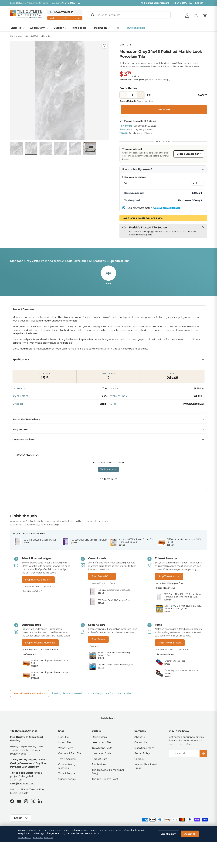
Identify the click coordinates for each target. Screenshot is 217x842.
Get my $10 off (178, 455)
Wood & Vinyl (37, 27)
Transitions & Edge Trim (34, 591)
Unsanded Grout (97, 583)
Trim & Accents (66, 758)
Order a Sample (189, 153)
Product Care (99, 758)
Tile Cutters (182, 649)
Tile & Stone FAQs (102, 747)
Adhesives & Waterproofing (169, 583)
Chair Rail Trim (49, 586)
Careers (138, 758)
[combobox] (128, 14)
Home (12, 36)
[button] (204, 15)
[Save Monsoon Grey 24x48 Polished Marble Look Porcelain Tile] (104, 45)
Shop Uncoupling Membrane (40, 642)
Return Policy (142, 753)
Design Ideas (99, 736)
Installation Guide (101, 753)
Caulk (112, 583)
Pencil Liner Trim (31, 586)
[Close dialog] (210, 382)
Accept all (189, 833)
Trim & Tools (78, 27)
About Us (139, 736)
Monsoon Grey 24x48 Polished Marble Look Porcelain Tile (36, 36)
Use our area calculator (166, 207)
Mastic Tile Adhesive (165, 588)
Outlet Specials (136, 27)
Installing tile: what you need (67, 693)
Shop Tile (16, 27)
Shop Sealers (98, 639)
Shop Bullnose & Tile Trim (38, 579)
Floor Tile (63, 736)
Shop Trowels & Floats (169, 642)
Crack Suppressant (50, 649)
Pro (117, 27)
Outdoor (59, 27)
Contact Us (140, 742)
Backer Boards (30, 649)
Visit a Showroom (144, 747)
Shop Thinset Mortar (169, 576)
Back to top (107, 718)
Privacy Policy (24, 837)
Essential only (168, 833)
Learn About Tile (101, 742)
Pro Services (99, 764)
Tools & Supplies (67, 773)
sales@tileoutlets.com (22, 783)
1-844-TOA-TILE (19, 779)
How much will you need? (137, 169)
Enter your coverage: (134, 176)
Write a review (108, 469)
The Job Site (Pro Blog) (105, 778)
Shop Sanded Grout (102, 576)
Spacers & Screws (164, 649)
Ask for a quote (154, 218)
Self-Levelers (29, 654)
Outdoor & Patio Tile (69, 753)
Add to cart (164, 109)
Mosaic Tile (64, 742)
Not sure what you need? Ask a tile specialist (108, 693)
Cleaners (94, 646)
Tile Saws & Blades (165, 654)
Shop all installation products (30, 693)
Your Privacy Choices (43, 837)
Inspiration (100, 27)
